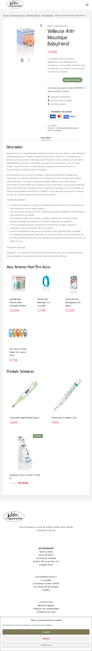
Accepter (46, 632)
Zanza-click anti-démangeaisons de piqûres (72, 302)
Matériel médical (72, 128)
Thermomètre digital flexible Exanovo (24, 417)
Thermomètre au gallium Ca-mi (63, 417)
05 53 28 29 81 (46, 555)
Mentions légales (46, 605)
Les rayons (39, 587)
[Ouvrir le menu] (88, 5)
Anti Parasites (58, 26)
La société (46, 580)
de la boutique (51, 587)
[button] (41, 25)
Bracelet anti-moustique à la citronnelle (43, 302)
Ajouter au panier (72, 80)
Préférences (46, 645)
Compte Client (46, 565)
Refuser (46, 638)
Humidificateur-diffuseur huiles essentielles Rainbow (18, 302)
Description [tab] (46, 138)
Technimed (58, 130)
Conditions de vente (46, 612)
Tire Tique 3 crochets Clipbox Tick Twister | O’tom (18, 352)
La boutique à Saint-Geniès (46, 583)
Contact (46, 590)
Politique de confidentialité (46, 609)
